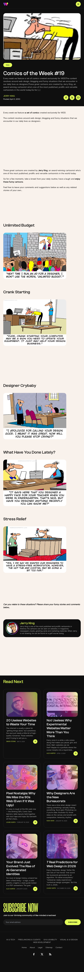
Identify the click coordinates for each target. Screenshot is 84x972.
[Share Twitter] (72, 97)
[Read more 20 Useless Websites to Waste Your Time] (35, 741)
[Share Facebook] (66, 97)
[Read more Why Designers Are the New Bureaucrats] (75, 821)
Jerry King (27, 623)
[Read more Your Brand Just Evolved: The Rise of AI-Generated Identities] (35, 889)
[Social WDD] (34, 954)
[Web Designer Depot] (5, 4)
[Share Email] (78, 97)
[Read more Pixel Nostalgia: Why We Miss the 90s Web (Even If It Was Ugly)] (35, 822)
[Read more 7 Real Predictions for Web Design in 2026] (75, 888)
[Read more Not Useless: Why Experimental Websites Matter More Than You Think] (75, 753)
